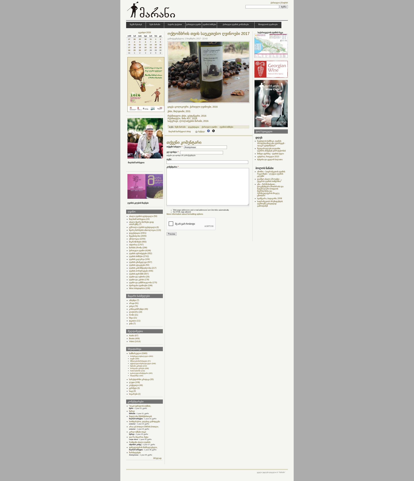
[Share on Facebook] (208, 131)
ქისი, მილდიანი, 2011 (180, 111)
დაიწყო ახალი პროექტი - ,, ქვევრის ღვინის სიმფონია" (269, 180)
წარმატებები (135, 452)
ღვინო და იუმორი (139, 277)
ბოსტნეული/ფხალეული (141, 356)
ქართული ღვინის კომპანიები (236, 24)
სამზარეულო (138, 353)
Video (135, 341)
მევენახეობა (138, 236)
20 (146, 47)
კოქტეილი (136, 385)
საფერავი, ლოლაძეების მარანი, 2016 (188, 121)
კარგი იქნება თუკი (137, 432)
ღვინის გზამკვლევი (140, 262)
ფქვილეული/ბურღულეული (143, 363)
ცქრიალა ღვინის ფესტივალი (144, 227)
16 (160, 45)
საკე (132, 391)
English (284, 3)
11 (135, 45)
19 (140, 47)
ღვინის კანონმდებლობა (142, 268)
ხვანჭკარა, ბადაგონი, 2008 (269, 198)
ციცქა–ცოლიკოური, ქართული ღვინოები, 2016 (193, 106)
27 (129, 39)
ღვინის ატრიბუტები (140, 253)
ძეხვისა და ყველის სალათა (270, 159)
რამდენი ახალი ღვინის (139, 442)
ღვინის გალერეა (139, 259)
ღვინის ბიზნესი (209, 24)
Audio (133, 335)
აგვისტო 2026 (144, 32)
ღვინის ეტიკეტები (139, 265)
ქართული (275, 3)
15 (156, 45)
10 (129, 45)
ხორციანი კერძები (139, 368)
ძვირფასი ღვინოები (141, 285)
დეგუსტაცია (137, 233)
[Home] (151, 18)
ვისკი (133, 306)
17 (129, 47)
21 (151, 47)
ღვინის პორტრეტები (141, 271)
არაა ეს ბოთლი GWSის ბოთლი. (144, 427)
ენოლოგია (137, 239)
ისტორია (136, 245)
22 (156, 47)
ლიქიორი (135, 312)
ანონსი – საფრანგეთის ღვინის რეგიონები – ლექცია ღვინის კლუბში (271, 173)
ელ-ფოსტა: (173, 152)
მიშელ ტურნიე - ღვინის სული (270, 154)
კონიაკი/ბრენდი (138, 309)
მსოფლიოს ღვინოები (268, 24)
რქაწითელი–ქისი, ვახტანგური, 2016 (188, 116)
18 (135, 47)
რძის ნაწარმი (137, 371)
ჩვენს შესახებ (136, 24)
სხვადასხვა (136, 376)
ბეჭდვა (201, 131)
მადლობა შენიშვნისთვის (140, 416)
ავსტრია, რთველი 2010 (268, 156)
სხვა (133, 318)
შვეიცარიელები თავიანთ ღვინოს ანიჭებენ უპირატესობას (271, 149)
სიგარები (135, 394)
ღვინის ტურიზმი (139, 274)
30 (146, 39)
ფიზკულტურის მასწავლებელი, (143, 447)
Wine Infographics (139, 288)
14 (151, 45)
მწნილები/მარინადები (140, 361)
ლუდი (134, 382)
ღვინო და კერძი (139, 280)
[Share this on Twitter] (213, 131)
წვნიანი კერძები (138, 366)
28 (135, 39)
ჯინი (132, 323)
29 (140, 39)
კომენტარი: (173, 167)
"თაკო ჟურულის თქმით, (140, 406)
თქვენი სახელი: (174, 147)
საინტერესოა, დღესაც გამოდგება (144, 421)
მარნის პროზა (138, 247)
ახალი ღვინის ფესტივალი (143, 216)
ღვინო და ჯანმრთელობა (143, 282)
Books (134, 338)
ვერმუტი (134, 388)
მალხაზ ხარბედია (139, 219)
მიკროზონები (138, 242)
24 (129, 50)
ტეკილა (134, 321)
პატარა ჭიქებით (175, 24)
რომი (133, 315)
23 (160, 47)
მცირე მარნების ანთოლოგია (145, 230)
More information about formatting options (185, 214)
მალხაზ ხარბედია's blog (180, 131)
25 (135, 50)
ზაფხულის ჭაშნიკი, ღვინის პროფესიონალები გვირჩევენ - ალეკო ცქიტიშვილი (271, 143)
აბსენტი (134, 300)
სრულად (157, 458)
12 (140, 45)
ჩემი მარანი (155, 24)
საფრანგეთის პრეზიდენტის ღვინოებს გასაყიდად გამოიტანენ (270, 203)
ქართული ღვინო (193, 24)
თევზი (134, 359)
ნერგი (132, 411)
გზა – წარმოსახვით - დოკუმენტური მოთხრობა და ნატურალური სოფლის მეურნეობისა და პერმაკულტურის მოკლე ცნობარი (270, 190)
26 (140, 50)
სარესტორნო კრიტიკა (141, 379)
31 (151, 39)
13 (146, 45)
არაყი (134, 303)
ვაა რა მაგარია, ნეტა (138, 437)
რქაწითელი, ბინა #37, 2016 (183, 118)
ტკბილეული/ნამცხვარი (141, 373)
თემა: (169, 159)
